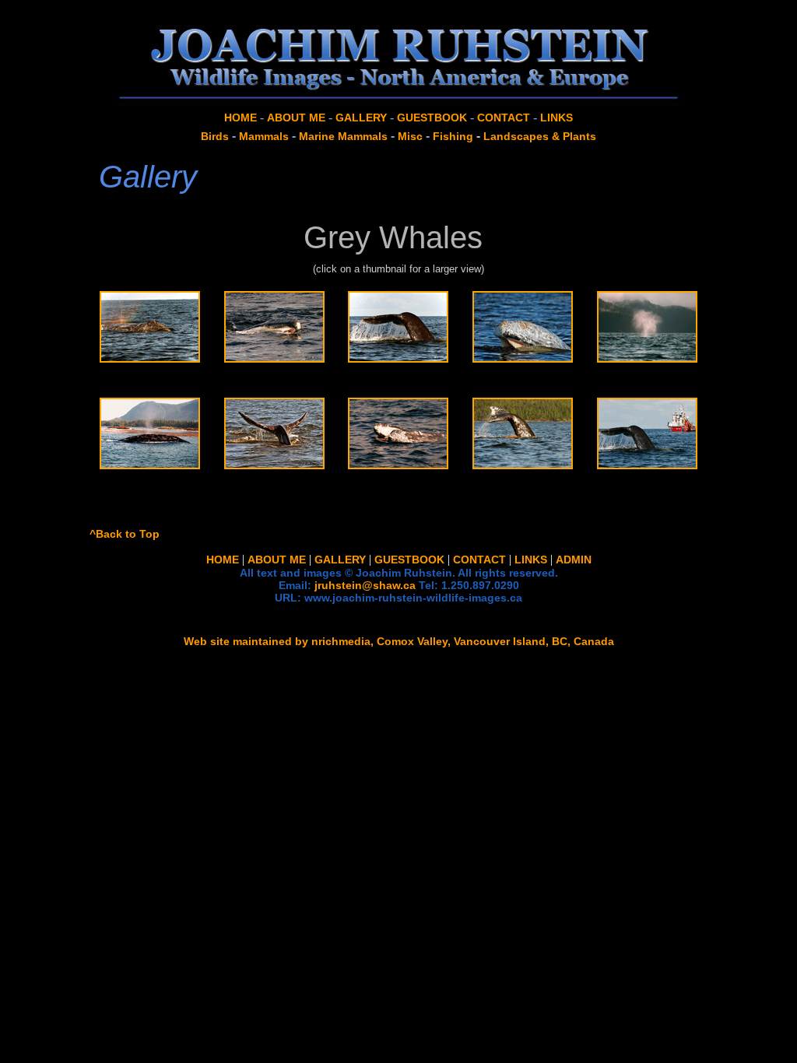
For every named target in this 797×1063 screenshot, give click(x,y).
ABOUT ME (296, 117)
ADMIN (574, 559)
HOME (240, 117)
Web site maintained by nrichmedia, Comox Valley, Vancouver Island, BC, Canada (399, 641)
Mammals (264, 136)
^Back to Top (125, 534)
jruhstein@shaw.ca (365, 585)
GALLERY (361, 117)
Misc (410, 136)
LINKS (556, 117)
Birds (215, 136)
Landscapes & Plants (539, 136)
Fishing (453, 136)
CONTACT (503, 117)
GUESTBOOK (432, 117)
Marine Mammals (343, 136)
